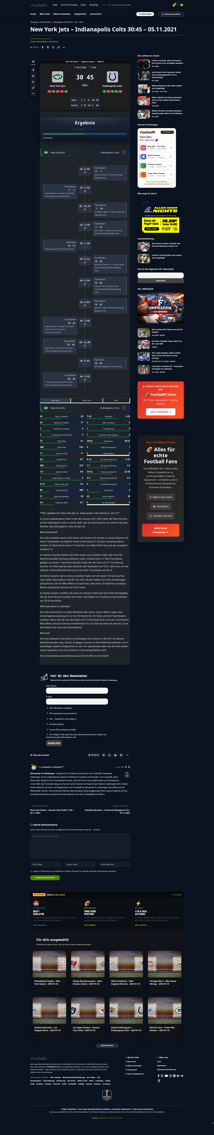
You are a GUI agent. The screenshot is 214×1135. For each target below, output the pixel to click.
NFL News (155, 66)
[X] (162, 1075)
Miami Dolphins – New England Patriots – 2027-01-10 (125, 982)
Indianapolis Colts (112, 85)
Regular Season (87, 62)
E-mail (49, 696)
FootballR (72, 1084)
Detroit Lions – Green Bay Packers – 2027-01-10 (162, 1029)
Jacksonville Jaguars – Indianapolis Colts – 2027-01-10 (126, 1029)
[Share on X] (47, 47)
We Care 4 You (116, 1118)
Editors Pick (156, 361)
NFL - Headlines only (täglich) (62, 719)
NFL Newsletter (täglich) (60, 708)
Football (176, 895)
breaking (99, 1081)
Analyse (39, 1084)
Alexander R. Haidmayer (40, 39)
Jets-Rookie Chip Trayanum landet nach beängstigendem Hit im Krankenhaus (166, 75)
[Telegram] (182, 1075)
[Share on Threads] (121, 755)
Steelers (97, 1084)
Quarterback (35, 1081)
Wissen (162, 335)
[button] (58, 47)
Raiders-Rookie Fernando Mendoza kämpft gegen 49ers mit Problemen (167, 112)
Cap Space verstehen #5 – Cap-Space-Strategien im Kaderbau (167, 367)
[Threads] (159, 1080)
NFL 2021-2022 (72, 62)
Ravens (89, 1084)
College (81, 1084)
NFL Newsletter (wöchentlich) (63, 713)
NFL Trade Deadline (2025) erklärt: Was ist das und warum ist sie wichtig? (166, 355)
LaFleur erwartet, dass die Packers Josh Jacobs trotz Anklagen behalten (167, 61)
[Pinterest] (174, 1075)
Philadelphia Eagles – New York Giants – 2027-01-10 (47, 982)
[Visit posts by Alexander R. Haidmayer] (33, 767)
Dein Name (51, 685)
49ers (91, 1081)
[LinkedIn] (178, 1075)
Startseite (34, 22)
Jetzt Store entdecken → (161, 530)
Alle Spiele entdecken (157, 183)
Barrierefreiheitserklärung (74, 1077)
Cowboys (106, 1084)
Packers (48, 1084)
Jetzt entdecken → (160, 411)
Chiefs (107, 1081)
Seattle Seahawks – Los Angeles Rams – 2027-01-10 (47, 1029)
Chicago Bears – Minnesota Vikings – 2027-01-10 (163, 982)
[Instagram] (129, 767)
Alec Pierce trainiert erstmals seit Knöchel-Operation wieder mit (166, 244)
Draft (32, 1084)
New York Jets (57, 85)
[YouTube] (166, 1075)
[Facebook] (126, 767)
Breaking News (56, 724)
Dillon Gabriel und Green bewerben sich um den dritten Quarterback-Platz (167, 100)
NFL (98, 1077)
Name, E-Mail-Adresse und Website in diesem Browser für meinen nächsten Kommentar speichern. (75, 871)
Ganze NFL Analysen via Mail (62, 729)
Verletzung (61, 1081)
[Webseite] (122, 767)
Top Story (163, 91)
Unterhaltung (48, 1081)
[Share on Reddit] (115, 755)
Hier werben (55, 1077)
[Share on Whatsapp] (53, 47)
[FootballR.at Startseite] (148, 132)
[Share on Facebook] (42, 47)
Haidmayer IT (103, 1118)
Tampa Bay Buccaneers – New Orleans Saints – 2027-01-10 (87, 982)
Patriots (56, 1084)
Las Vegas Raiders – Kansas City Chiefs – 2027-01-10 (86, 1029)
